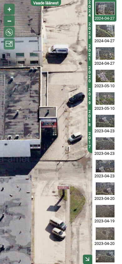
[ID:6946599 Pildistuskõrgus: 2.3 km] (105, 166)
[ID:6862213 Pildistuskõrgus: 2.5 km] (105, 256)
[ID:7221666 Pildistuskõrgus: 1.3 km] (105, 76)
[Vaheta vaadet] (9, 32)
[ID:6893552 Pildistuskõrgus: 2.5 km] (105, 233)
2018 (90, 118)
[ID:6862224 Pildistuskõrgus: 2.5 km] (105, 188)
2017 (90, 140)
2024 (90, 9)
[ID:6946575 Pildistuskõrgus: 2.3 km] (105, 143)
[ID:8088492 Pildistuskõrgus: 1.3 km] (105, 53)
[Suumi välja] (9, 20)
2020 (90, 74)
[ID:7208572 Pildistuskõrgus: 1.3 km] (105, 98)
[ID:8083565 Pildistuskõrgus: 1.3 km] (105, 31)
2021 (90, 52)
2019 (90, 96)
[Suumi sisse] (9, 9)
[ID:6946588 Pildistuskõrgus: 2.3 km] (105, 121)
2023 (90, 30)
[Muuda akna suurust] (9, 43)
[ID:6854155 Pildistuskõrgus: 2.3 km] (105, 211)
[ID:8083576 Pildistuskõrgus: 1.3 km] (105, 8)
